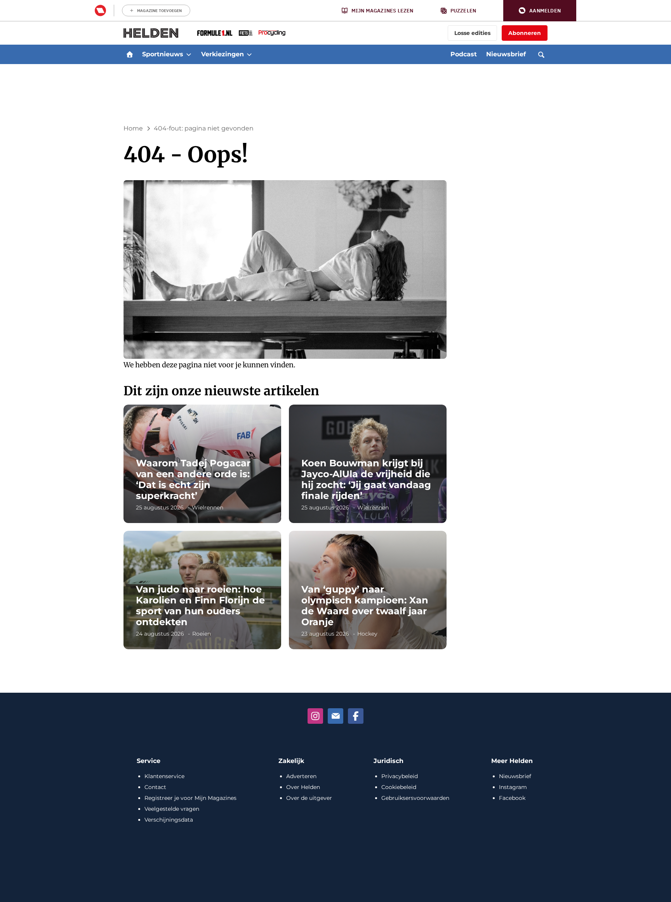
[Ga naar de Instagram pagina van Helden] (315, 716)
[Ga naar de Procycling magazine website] (272, 33)
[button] (539, 10)
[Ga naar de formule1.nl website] (215, 33)
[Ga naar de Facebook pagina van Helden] (355, 716)
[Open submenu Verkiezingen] (249, 54)
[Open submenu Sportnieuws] (189, 54)
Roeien (201, 633)
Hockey (367, 633)
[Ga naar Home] (129, 54)
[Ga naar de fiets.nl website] (245, 33)
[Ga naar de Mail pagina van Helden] (335, 716)
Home (133, 128)
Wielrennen (207, 507)
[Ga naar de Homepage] (151, 33)
